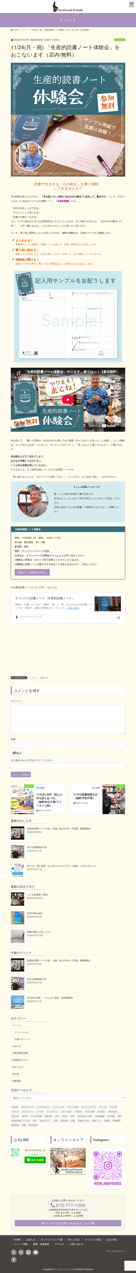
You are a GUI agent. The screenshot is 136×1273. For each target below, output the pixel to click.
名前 (13, 739)
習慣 (56, 1120)
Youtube (15, 1107)
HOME (17, 1239)
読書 (73, 1120)
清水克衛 (111, 1116)
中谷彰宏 (78, 1111)
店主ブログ (18, 1067)
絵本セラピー (45, 1120)
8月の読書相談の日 (37, 847)
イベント (119, 39)
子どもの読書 (36, 1116)
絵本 (35, 1120)
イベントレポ (21, 1032)
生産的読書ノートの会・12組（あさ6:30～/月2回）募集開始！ (59, 828)
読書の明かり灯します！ (39, 931)
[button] (32, 572)
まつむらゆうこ (43, 1107)
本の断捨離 (99, 1116)
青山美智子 (33, 1125)
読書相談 (16, 1080)
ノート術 (39, 1111)
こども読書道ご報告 (37, 894)
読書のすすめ (83, 1120)
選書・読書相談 (41, 1244)
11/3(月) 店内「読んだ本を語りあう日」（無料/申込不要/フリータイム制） (49, 799)
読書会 (107, 1120)
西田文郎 (64, 1120)
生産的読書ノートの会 (21, 1120)
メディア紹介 (66, 1111)
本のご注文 (73, 1239)
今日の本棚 (89, 1111)
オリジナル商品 (93, 1239)
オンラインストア (88, 1107)
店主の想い (112, 1239)
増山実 (25, 1116)
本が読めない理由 (84, 1116)
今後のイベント (22, 1039)
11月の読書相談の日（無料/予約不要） (85, 796)
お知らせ (44, 677)
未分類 (15, 1073)
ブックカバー (52, 1111)
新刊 (57, 1116)
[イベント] (22, 796)
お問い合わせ (76, 1244)
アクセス (59, 1244)
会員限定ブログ (20, 1059)
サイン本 (113, 1107)
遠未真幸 (15, 1125)
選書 (24, 1125)
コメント (16, 701)
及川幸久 (101, 1111)
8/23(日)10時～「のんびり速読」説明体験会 (50, 997)
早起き (65, 1116)
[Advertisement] (68, 651)
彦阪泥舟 (48, 1116)
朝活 (72, 1116)
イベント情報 (72, 1107)
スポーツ (15, 1111)
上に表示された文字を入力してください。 (33, 760)
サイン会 (102, 1107)
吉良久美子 (112, 1111)
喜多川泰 (15, 1116)
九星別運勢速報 (20, 1053)
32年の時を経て (35, 913)
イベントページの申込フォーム (42, 555)
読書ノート (96, 1120)
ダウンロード (27, 1111)
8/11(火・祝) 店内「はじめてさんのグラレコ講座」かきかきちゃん (62, 865)
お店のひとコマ (27, 1107)
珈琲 (120, 1116)
